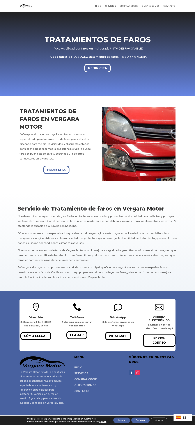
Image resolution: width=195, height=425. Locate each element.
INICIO (98, 6)
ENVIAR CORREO (159, 340)
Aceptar (122, 420)
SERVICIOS (110, 6)
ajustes (102, 421)
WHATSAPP (118, 336)
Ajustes (159, 420)
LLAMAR (77, 335)
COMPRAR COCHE (129, 6)
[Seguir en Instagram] (137, 372)
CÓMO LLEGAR (36, 336)
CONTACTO (169, 6)
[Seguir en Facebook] (131, 372)
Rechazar (140, 420)
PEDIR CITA (97, 68)
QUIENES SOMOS (150, 6)
